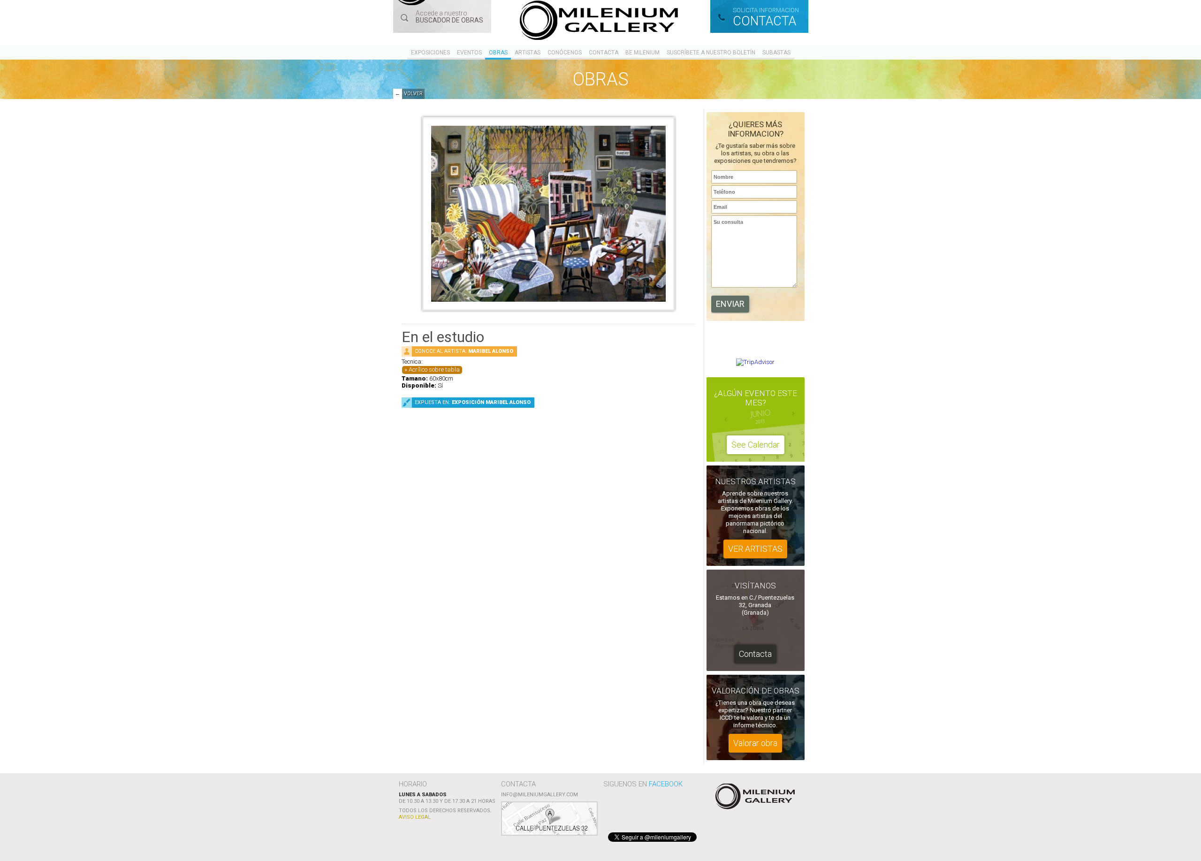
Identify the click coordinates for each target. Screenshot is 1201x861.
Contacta (603, 52)
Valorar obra (755, 743)
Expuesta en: (473, 402)
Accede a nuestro (449, 16)
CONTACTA (764, 21)
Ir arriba (754, 797)
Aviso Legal (415, 817)
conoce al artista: (464, 351)
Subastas (776, 52)
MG (600, 22)
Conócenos (564, 52)
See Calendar (755, 445)
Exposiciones (430, 52)
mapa (549, 818)
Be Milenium (642, 52)
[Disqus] (548, 550)
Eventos (469, 52)
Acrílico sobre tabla (434, 369)
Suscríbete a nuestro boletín (711, 52)
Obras (498, 52)
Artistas (527, 52)
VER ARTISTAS (755, 549)
